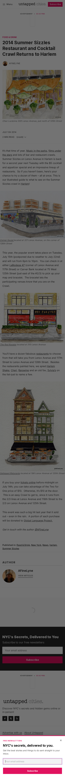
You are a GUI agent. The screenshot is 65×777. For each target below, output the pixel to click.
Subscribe (32, 771)
